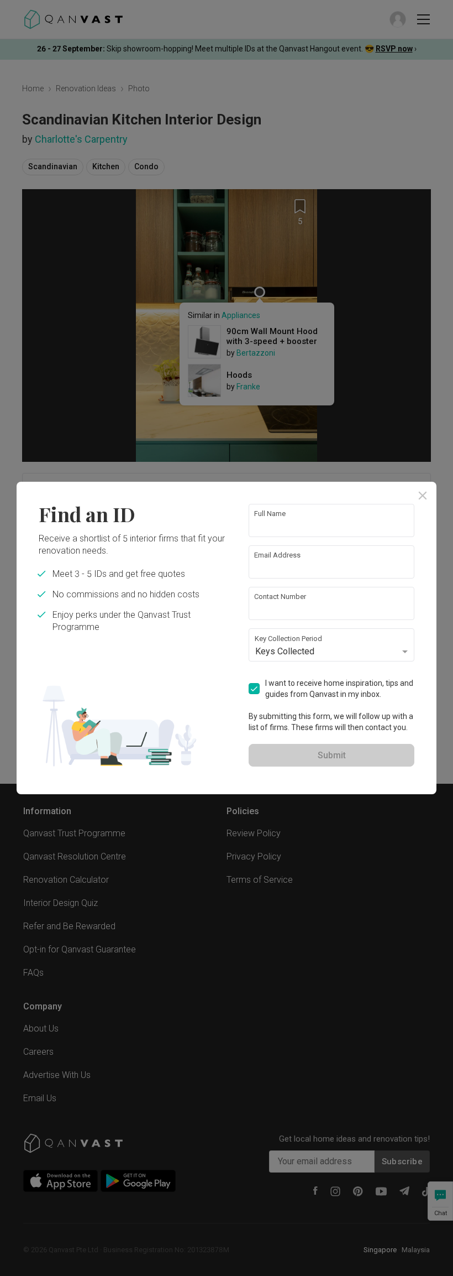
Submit (332, 755)
